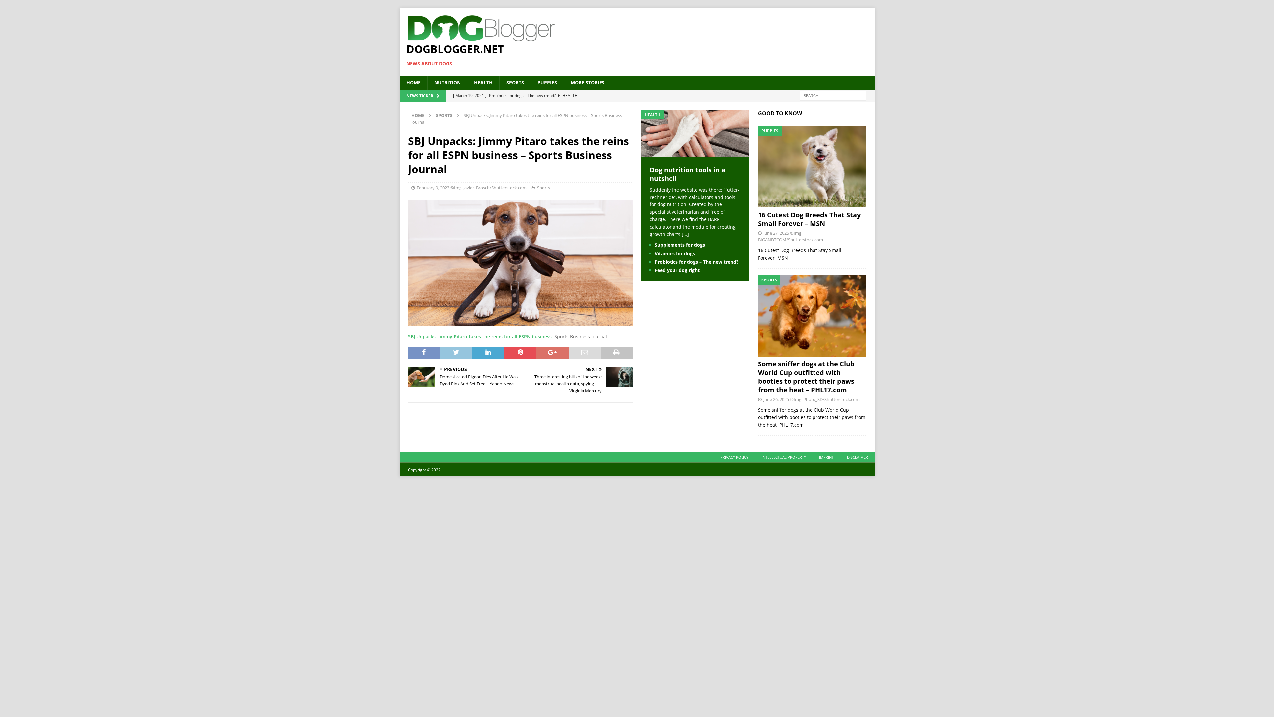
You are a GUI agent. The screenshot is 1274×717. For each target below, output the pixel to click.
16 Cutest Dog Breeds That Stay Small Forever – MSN (809, 219)
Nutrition (447, 82)
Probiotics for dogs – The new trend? (697, 262)
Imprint (826, 457)
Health (483, 82)
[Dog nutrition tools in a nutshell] (695, 153)
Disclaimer (857, 457)
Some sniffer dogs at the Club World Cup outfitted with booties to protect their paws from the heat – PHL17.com (806, 376)
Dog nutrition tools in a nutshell (687, 174)
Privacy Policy (734, 457)
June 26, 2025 (776, 399)
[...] (685, 234)
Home (413, 82)
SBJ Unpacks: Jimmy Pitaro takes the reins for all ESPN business (480, 336)
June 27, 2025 (776, 233)
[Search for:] (833, 95)
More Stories (587, 82)
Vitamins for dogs (675, 253)
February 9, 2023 (433, 188)
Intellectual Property (784, 457)
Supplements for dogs (680, 245)
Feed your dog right (677, 270)
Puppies (547, 82)
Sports (515, 82)
